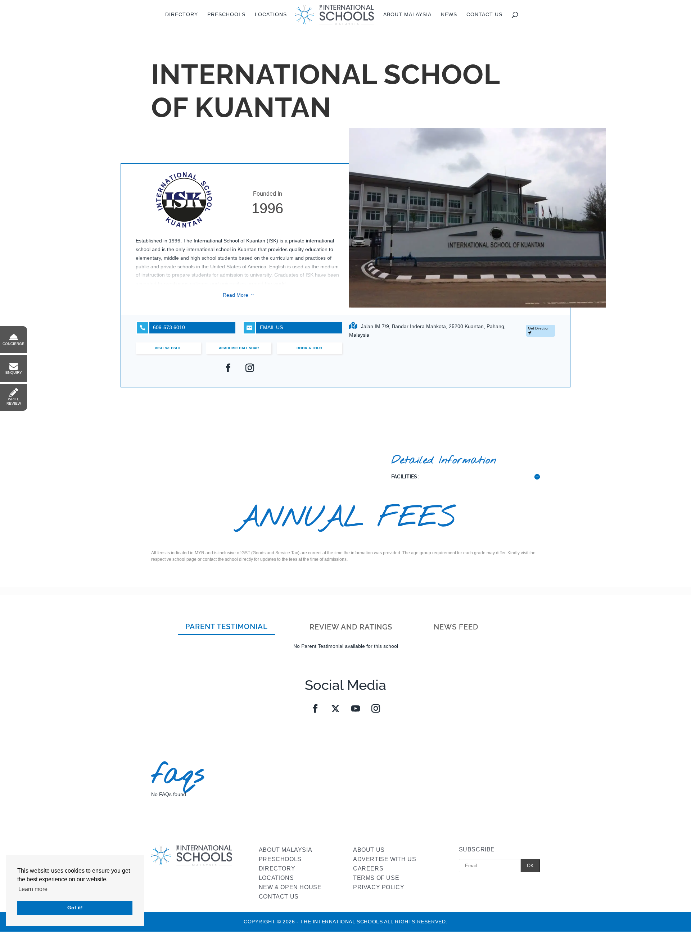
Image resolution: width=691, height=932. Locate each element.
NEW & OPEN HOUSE (290, 887)
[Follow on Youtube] (355, 708)
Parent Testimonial (226, 626)
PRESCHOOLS (280, 859)
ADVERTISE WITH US (384, 859)
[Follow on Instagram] (375, 708)
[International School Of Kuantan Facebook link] (228, 368)
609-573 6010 (162, 327)
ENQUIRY (13, 372)
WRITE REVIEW (13, 401)
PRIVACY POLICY (378, 887)
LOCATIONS (276, 878)
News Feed (456, 627)
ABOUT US (369, 850)
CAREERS (368, 868)
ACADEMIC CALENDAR (239, 348)
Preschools (226, 14)
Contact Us (484, 14)
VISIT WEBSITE (168, 348)
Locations (271, 14)
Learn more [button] (33, 889)
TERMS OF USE (376, 878)
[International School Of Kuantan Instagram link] (249, 368)
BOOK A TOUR (309, 348)
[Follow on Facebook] (315, 708)
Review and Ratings (351, 627)
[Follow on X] (335, 708)
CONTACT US (279, 897)
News (449, 14)
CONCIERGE (13, 344)
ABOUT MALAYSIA (285, 850)
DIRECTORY (277, 868)
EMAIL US (265, 327)
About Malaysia (407, 14)
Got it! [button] (75, 907)
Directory (181, 14)
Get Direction (539, 328)
